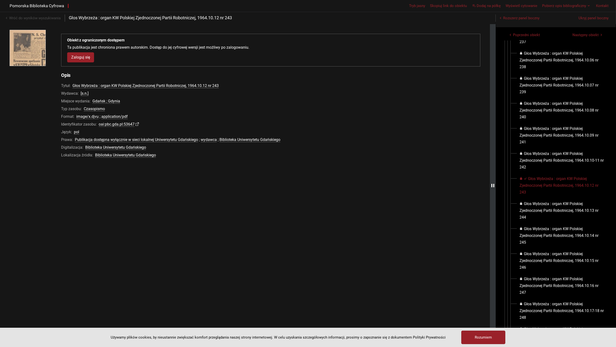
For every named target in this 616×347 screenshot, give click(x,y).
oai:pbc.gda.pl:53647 (117, 124)
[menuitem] (562, 60)
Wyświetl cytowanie (521, 6)
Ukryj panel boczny (593, 18)
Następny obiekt (585, 35)
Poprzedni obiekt (526, 35)
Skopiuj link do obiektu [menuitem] (448, 6)
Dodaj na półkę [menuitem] (489, 6)
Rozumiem (483, 337)
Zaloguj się (80, 57)
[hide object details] (493, 185)
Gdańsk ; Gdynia (106, 101)
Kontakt (602, 6)
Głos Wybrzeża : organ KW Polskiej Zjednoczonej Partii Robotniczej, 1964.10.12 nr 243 (145, 85)
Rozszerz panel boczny (521, 18)
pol (76, 132)
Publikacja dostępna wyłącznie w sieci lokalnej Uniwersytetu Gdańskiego (136, 139)
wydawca (209, 139)
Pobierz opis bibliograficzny (564, 6)
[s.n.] (85, 93)
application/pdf (114, 116)
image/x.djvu (87, 116)
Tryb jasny (417, 6)
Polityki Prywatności (429, 337)
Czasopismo (94, 109)
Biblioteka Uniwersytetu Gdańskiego (249, 139)
